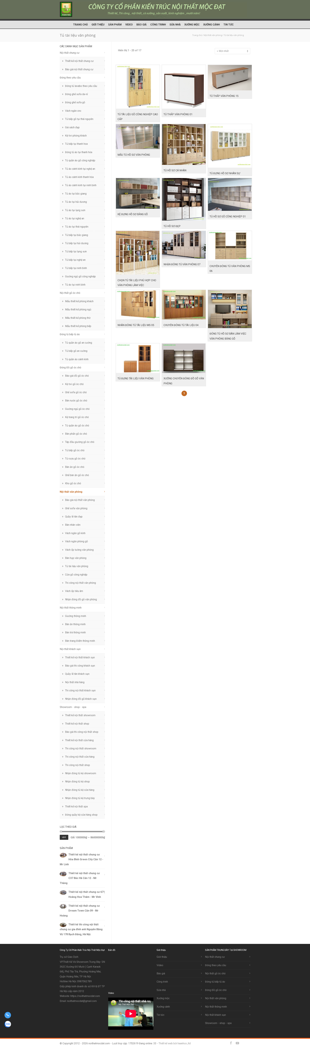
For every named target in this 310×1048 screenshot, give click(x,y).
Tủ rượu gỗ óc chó (75, 458)
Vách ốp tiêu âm (74, 591)
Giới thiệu (98, 24)
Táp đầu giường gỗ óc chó (79, 442)
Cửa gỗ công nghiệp (76, 574)
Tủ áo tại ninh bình (75, 284)
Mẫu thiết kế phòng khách (79, 301)
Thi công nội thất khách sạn (80, 690)
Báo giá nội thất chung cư (79, 69)
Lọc (64, 837)
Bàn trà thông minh (75, 632)
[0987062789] (7, 1015)
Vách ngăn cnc (73, 110)
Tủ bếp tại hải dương (76, 243)
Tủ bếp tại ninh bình (76, 268)
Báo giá (141, 24)
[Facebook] (231, 1043)
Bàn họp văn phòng (75, 558)
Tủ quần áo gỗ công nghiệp (80, 160)
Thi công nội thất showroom (80, 748)
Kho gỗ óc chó (73, 483)
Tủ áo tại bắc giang (76, 193)
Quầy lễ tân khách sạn (77, 673)
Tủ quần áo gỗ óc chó (77, 425)
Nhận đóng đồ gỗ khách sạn (81, 698)
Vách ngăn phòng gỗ (76, 541)
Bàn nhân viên (72, 524)
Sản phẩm (115, 24)
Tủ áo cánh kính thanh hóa (79, 177)
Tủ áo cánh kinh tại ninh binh (80, 185)
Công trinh (158, 24)
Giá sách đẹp (72, 127)
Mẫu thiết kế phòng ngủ (78, 309)
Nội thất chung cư (69, 52)
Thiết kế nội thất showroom (80, 715)
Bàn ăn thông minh (75, 624)
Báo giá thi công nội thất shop (81, 731)
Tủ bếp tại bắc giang (76, 235)
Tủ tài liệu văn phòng (76, 566)
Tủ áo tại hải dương (76, 201)
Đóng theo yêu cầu (70, 77)
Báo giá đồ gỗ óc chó (77, 375)
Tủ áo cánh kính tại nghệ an (80, 168)
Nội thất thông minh (71, 607)
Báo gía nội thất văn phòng (80, 500)
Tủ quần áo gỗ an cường (78, 342)
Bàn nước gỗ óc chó (76, 400)
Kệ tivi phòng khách (76, 135)
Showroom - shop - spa (73, 707)
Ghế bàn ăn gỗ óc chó (77, 475)
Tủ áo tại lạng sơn (75, 210)
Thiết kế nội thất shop (77, 723)
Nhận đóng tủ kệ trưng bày (80, 798)
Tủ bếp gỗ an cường (76, 350)
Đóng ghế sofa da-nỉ (76, 94)
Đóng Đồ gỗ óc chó (70, 367)
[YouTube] (237, 1043)
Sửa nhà (175, 24)
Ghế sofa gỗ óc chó (76, 392)
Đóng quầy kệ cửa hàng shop (81, 814)
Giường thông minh (75, 616)
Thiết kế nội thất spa (76, 806)
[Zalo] (244, 1043)
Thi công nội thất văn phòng (80, 582)
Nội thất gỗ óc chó (70, 292)
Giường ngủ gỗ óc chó (77, 408)
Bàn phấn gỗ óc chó (76, 433)
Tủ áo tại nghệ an (74, 218)
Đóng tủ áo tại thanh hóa (78, 152)
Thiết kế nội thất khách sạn (80, 657)
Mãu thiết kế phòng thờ (77, 317)
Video (129, 24)
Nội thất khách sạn (70, 649)
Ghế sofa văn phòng (76, 508)
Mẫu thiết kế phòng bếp (78, 326)
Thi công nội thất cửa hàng (79, 756)
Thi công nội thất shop (77, 765)
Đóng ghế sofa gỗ (75, 102)
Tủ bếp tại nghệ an (75, 259)
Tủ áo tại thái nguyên (76, 226)
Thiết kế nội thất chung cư (79, 61)
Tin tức (228, 24)
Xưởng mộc (192, 24)
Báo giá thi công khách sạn (80, 665)
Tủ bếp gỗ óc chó (74, 450)
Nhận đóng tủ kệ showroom (80, 773)
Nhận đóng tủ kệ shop (77, 781)
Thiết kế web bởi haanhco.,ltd (175, 1043)
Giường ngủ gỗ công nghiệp (80, 276)
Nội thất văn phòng (71, 491)
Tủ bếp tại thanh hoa (76, 143)
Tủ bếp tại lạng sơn (76, 251)
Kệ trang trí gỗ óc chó (77, 417)
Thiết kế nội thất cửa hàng (79, 740)
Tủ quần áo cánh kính (76, 359)
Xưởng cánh (211, 24)
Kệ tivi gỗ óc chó (74, 384)
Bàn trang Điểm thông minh (80, 640)
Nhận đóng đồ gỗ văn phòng (81, 599)
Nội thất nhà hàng (74, 682)
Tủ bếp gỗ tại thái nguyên (79, 119)
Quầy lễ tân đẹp (74, 516)
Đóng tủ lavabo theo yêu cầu (81, 86)
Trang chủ (80, 24)
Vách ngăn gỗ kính (75, 533)
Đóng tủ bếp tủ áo (70, 334)
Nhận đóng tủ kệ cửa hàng (79, 789)
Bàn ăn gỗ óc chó (74, 466)
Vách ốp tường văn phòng (79, 549)
